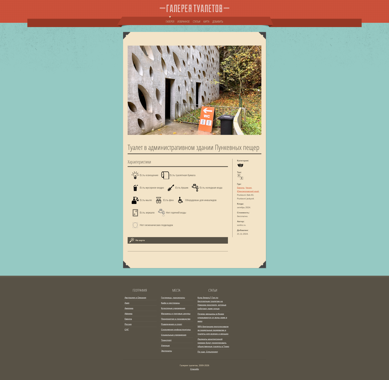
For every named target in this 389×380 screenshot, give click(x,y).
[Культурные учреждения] (240, 167)
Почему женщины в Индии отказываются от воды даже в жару (212, 317)
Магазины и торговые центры (175, 313)
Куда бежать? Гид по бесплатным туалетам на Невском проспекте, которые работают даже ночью (212, 303)
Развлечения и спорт (171, 324)
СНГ (127, 329)
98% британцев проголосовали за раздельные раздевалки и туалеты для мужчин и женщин (213, 330)
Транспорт (166, 340)
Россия (128, 324)
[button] (258, 90)
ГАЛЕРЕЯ (170, 21)
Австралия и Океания (135, 297)
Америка (129, 308)
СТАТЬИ (196, 21)
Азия (127, 303)
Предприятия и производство (175, 319)
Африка (128, 313)
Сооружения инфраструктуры (176, 329)
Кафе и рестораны (170, 303)
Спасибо (194, 369)
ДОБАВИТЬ (217, 21)
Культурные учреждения (173, 308)
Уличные (165, 345)
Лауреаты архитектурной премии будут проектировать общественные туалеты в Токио (213, 343)
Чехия (249, 187)
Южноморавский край (248, 191)
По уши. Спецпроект (208, 352)
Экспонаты (166, 351)
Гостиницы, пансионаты (173, 297)
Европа (240, 187)
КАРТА (206, 21)
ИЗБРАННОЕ (183, 21)
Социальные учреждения (173, 335)
